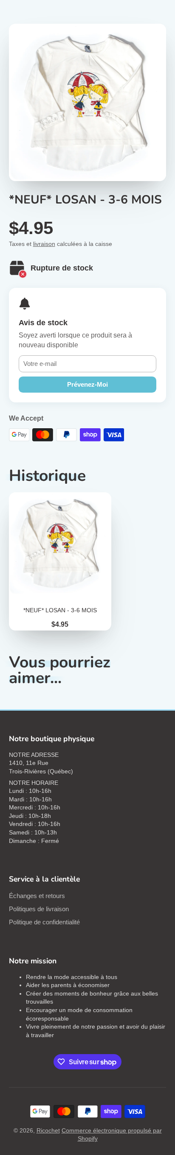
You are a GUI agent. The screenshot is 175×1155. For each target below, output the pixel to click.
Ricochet (48, 1130)
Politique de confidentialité (44, 922)
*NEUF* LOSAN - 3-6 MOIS (60, 561)
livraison (44, 243)
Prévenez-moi (87, 384)
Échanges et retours (37, 895)
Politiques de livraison (39, 908)
